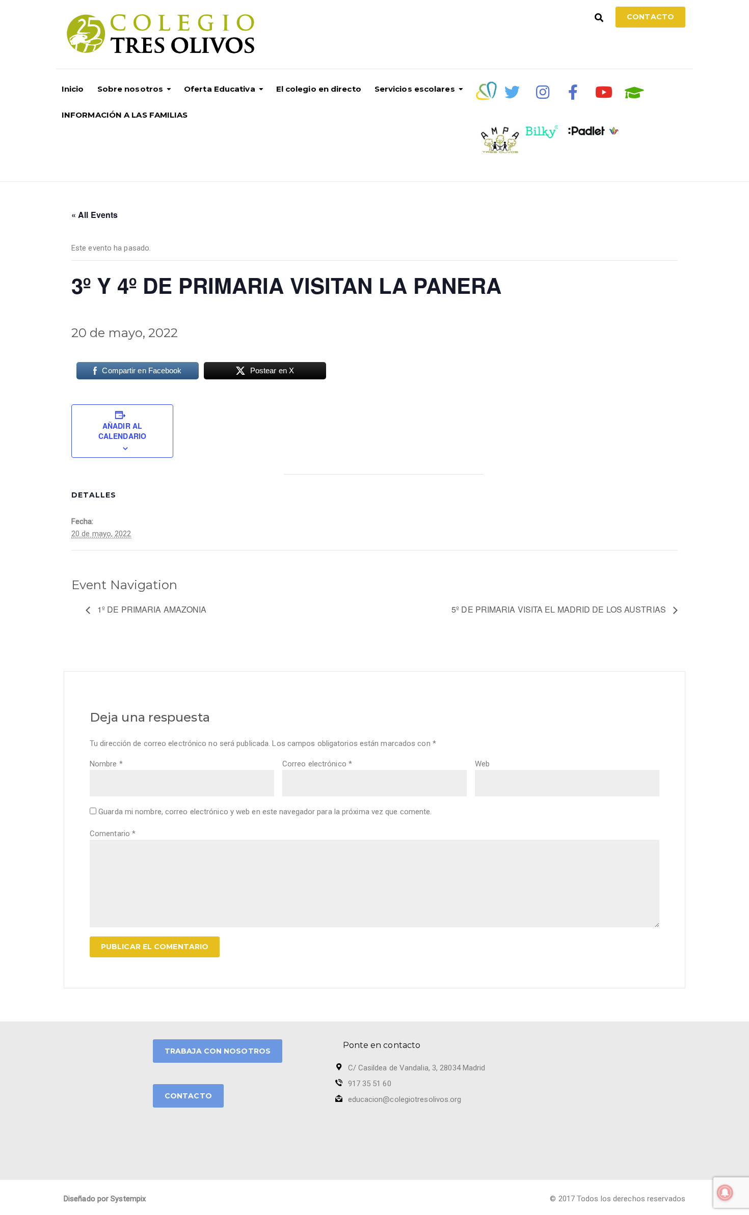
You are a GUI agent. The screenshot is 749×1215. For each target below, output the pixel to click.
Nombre (106, 763)
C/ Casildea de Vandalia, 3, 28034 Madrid (417, 1067)
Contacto (650, 16)
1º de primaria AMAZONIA (150, 609)
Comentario (113, 833)
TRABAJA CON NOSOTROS (218, 1051)
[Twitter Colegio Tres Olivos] (512, 92)
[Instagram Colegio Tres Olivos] (542, 92)
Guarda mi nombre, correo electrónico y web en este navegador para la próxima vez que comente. (265, 811)
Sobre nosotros (130, 89)
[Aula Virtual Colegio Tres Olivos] (634, 92)
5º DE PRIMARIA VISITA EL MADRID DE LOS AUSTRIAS (559, 609)
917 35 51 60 (369, 1083)
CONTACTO (188, 1095)
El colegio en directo (318, 89)
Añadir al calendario (122, 431)
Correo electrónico (317, 763)
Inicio (73, 89)
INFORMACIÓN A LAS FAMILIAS (125, 115)
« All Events (94, 214)
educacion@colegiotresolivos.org (405, 1099)
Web (482, 763)
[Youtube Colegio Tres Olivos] (604, 92)
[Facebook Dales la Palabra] (573, 92)
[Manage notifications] (725, 1192)
